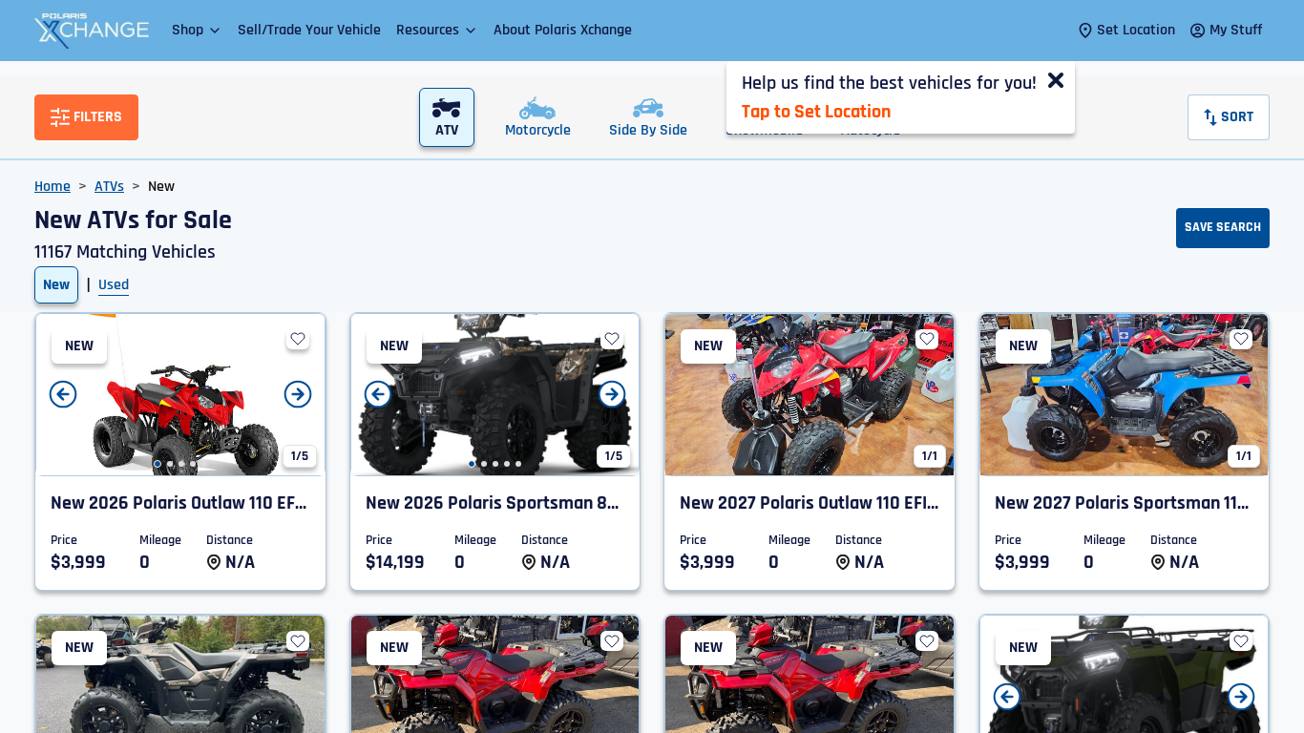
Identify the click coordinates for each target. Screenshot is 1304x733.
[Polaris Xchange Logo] (91, 30)
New (56, 285)
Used (113, 285)
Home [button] (52, 187)
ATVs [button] (109, 187)
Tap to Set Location (816, 111)
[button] (197, 30)
